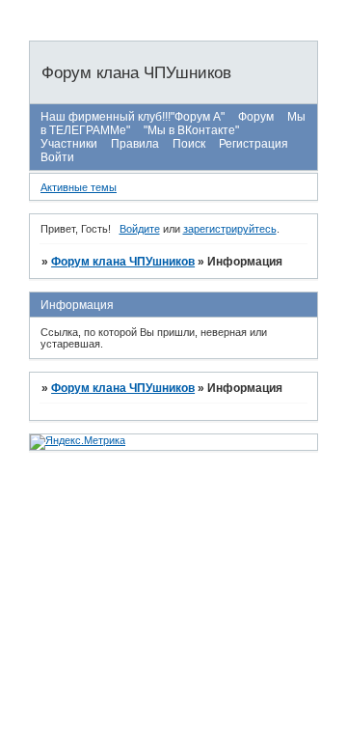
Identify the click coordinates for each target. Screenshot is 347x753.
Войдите (140, 229)
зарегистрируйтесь (230, 229)
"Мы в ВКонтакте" (191, 130)
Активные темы (78, 187)
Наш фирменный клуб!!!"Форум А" (132, 117)
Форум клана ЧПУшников (123, 261)
